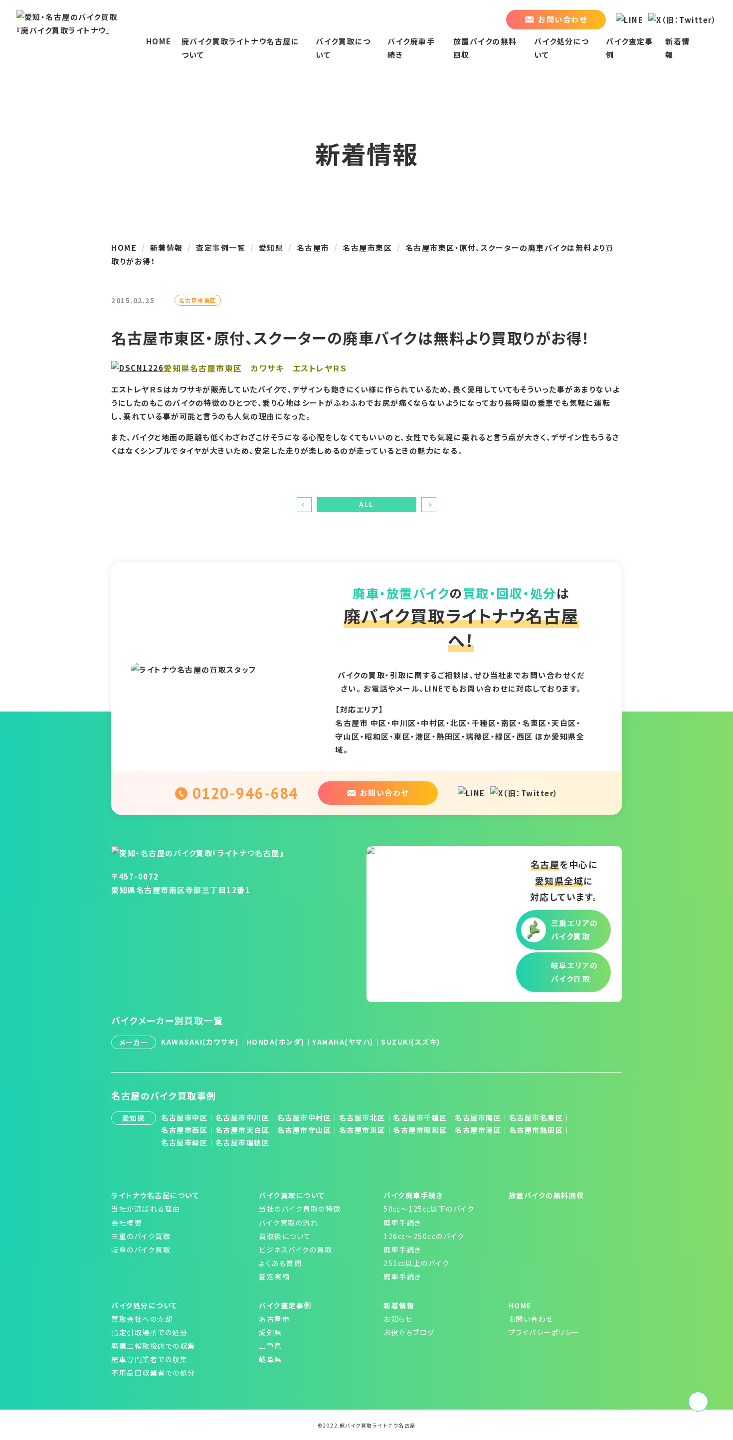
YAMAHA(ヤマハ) (342, 1042)
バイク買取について (292, 1195)
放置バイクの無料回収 (546, 1195)
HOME (159, 41)
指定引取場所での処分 (149, 1332)
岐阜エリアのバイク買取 (574, 972)
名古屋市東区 (362, 1130)
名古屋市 (274, 1319)
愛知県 (270, 1332)
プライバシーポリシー (544, 1332)
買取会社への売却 (142, 1319)
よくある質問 (280, 1263)
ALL (366, 504)
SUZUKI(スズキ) (410, 1042)
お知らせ (397, 1319)
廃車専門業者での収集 (149, 1359)
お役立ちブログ (409, 1332)
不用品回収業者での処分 (153, 1373)
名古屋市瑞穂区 (242, 1142)
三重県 (270, 1346)
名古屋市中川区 (242, 1117)
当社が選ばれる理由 (146, 1209)
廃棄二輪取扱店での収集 (153, 1346)
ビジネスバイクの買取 (295, 1250)
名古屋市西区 (184, 1130)
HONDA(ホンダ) (275, 1042)
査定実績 (274, 1276)
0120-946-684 (245, 793)
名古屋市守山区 (304, 1130)
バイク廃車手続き (413, 1195)
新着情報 (398, 1305)
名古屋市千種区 (420, 1117)
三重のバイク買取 (141, 1236)
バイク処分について (144, 1305)
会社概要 (126, 1223)
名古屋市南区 (478, 1117)
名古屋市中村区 (304, 1117)
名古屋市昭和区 (420, 1130)
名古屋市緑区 (184, 1142)
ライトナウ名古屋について (155, 1195)
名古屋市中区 (184, 1117)
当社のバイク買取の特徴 (300, 1209)
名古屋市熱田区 (536, 1130)
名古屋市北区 (362, 1117)
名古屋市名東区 (536, 1117)
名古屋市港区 (478, 1130)
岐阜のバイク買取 (141, 1250)
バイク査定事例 (285, 1305)
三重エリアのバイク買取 (574, 929)
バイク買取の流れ (288, 1223)
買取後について (285, 1236)
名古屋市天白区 (242, 1130)
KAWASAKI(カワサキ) (199, 1042)
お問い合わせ (531, 1319)
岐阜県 (270, 1359)
